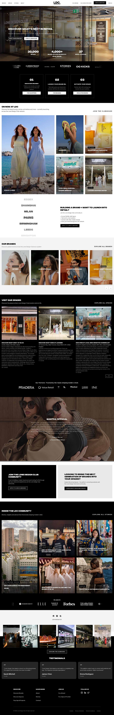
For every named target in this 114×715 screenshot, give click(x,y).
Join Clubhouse (99, 2)
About (22, 3)
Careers (71, 711)
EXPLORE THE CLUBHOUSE (57, 651)
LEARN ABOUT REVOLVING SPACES (76, 488)
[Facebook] (53, 616)
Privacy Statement (79, 711)
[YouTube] (85, 693)
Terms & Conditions (90, 711)
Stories (16, 3)
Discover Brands (18, 693)
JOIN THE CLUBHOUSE (102, 111)
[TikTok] (82, 693)
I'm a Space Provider (86, 3)
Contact (38, 700)
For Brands (57, 93)
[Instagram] (57, 616)
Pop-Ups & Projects (19, 700)
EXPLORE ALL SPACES (103, 303)
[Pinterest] (60, 616)
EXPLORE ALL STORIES (102, 514)
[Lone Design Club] (57, 2)
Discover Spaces (18, 696)
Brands (4, 3)
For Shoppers (31, 93)
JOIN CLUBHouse (31, 38)
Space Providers (82, 93)
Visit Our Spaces (15, 38)
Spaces (10, 3)
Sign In (110, 3)
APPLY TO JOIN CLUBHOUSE (70, 225)
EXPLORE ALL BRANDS (103, 246)
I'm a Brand (75, 3)
